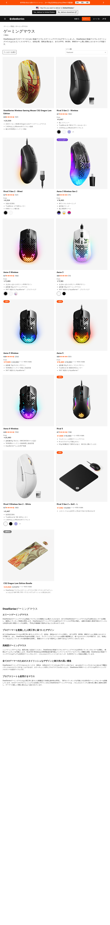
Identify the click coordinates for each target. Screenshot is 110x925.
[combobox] (86, 52)
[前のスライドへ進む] (6, 2)
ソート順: (69, 49)
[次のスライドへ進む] (103, 2)
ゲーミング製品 (9, 26)
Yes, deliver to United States (44, 12)
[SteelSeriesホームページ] (17, 19)
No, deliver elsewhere (66, 12)
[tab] (77, 19)
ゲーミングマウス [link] (22, 26)
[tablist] (77, 19)
